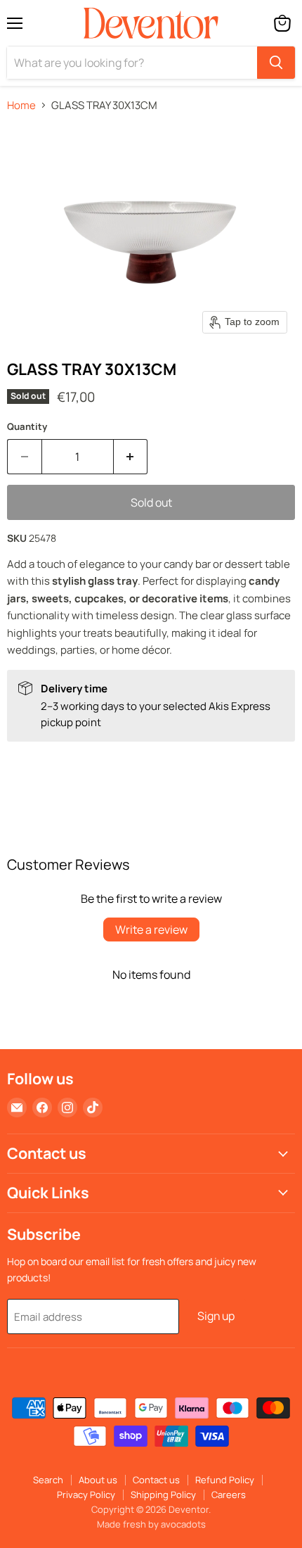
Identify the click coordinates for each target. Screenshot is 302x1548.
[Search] (276, 62)
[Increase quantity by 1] (131, 456)
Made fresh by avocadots (151, 1524)
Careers (228, 1494)
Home (21, 105)
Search (48, 1479)
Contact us (156, 1479)
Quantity (27, 426)
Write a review (151, 929)
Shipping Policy (163, 1494)
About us (98, 1479)
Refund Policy (224, 1479)
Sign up (216, 1316)
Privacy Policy (86, 1494)
